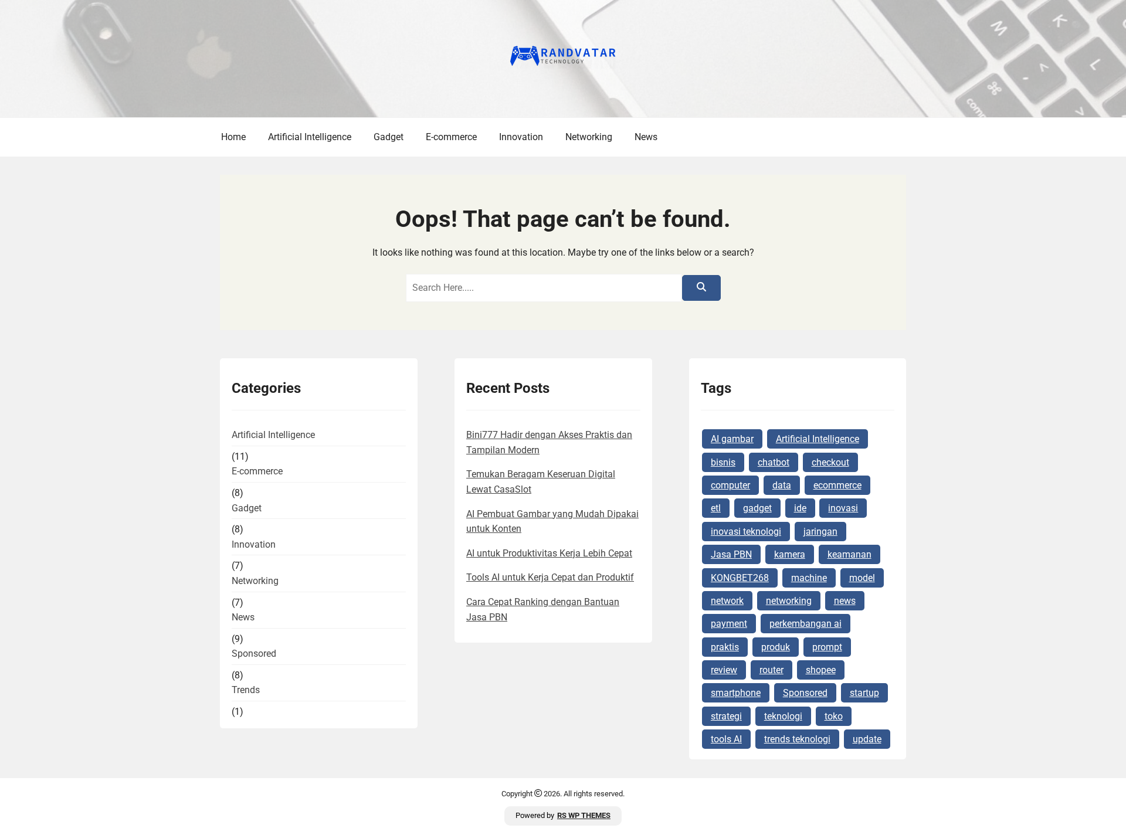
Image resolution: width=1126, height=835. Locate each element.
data (781, 485)
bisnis (723, 462)
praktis (725, 647)
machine (809, 577)
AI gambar (732, 438)
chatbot (773, 462)
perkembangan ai (805, 623)
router (771, 670)
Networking (588, 136)
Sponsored (254, 653)
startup (864, 692)
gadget (757, 508)
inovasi (843, 508)
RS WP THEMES (584, 815)
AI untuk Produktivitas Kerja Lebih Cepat (549, 553)
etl (716, 508)
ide (800, 508)
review (724, 670)
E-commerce (451, 136)
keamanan (849, 554)
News (646, 136)
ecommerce (837, 485)
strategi (726, 716)
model (862, 577)
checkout (830, 462)
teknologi (783, 716)
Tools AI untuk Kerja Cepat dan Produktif (550, 577)
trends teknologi (797, 739)
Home (233, 136)
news (845, 600)
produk (775, 647)
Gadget (388, 136)
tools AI (726, 739)
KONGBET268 (740, 577)
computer (730, 485)
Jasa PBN (731, 554)
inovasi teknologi (746, 531)
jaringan (820, 531)
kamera (789, 554)
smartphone (736, 692)
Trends (246, 689)
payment (729, 623)
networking (789, 600)
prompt (827, 647)
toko (834, 716)
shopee (821, 670)
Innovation (521, 136)
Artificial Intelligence (309, 136)
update (867, 739)
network (727, 600)
